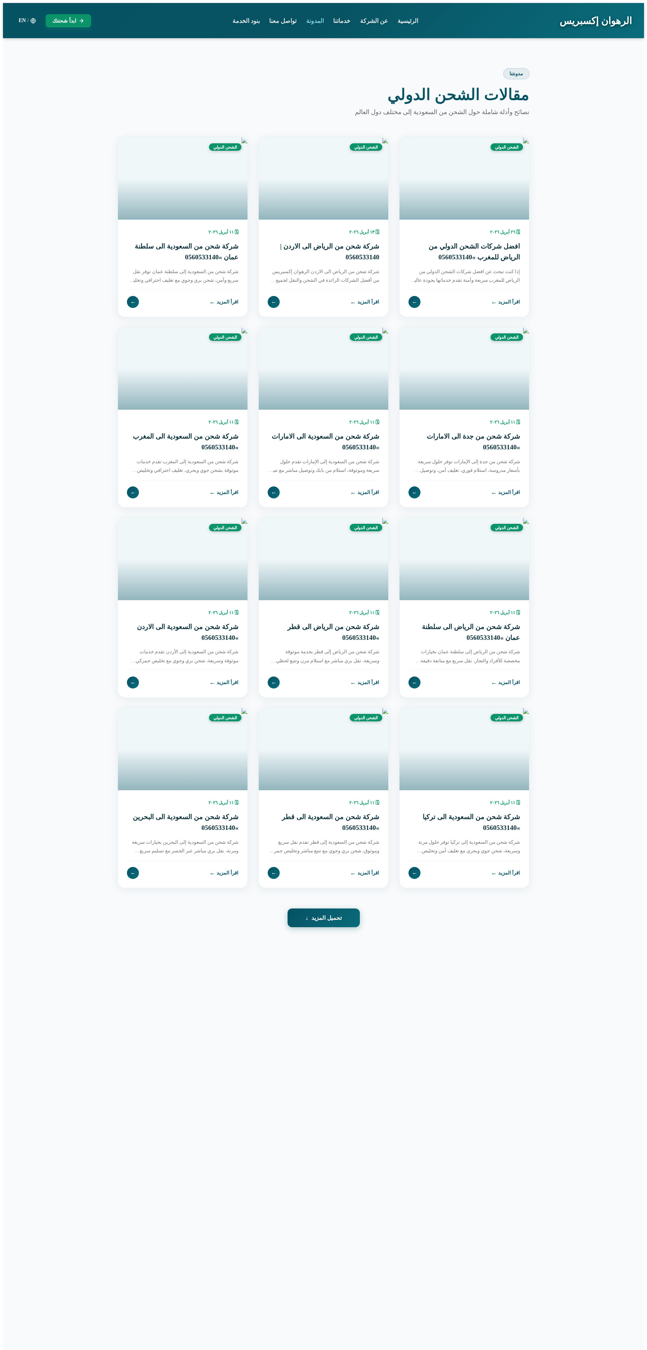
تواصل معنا (283, 21)
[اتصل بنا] (22, 1302)
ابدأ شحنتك (64, 21)
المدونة (315, 21)
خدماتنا (341, 21)
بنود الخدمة (246, 21)
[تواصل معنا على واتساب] (22, 1327)
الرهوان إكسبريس (596, 20)
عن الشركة (374, 21)
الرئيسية (408, 21)
